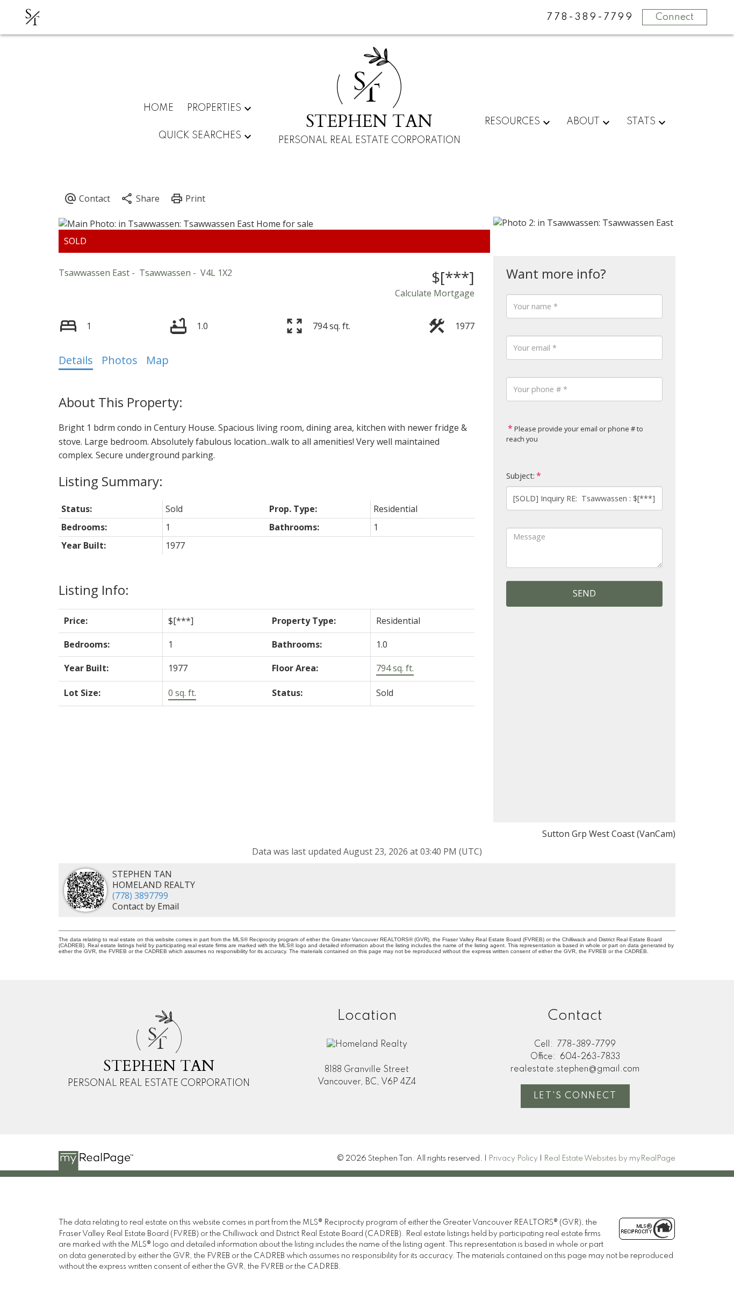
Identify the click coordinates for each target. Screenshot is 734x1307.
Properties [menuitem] (214, 108)
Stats (641, 121)
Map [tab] (157, 360)
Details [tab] (76, 360)
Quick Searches (200, 135)
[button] (575, 1096)
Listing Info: (94, 590)
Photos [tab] (120, 360)
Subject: (520, 476)
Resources (512, 121)
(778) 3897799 (140, 895)
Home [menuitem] (158, 108)
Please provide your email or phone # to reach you (574, 434)
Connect (675, 17)
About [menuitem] (583, 121)
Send (584, 593)
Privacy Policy (513, 1158)
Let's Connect (575, 1095)
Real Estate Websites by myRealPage (609, 1158)
